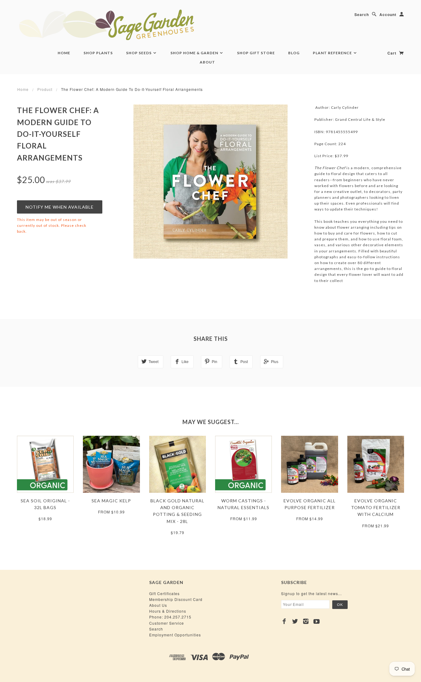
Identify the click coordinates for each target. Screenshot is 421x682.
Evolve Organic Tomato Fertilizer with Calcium (375, 507)
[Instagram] (306, 621)
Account (387, 14)
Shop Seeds (139, 53)
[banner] (140, 24)
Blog (294, 53)
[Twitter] (295, 621)
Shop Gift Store (256, 53)
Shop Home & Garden (194, 53)
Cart (392, 53)
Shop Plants (98, 53)
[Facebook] (284, 621)
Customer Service (166, 623)
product (44, 89)
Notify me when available (60, 207)
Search (361, 14)
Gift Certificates (164, 593)
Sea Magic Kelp (111, 500)
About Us (158, 605)
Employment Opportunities (175, 634)
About (207, 62)
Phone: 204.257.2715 (170, 616)
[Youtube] (316, 621)
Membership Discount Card (175, 599)
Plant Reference (333, 53)
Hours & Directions (167, 611)
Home (64, 53)
